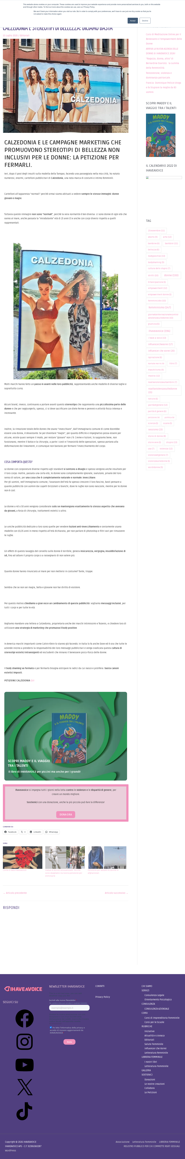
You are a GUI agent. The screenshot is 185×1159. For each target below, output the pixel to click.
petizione (154, 417)
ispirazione (155, 357)
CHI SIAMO (147, 986)
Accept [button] (132, 20)
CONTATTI (99, 986)
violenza (166, 448)
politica (169, 417)
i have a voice (157, 338)
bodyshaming (156, 262)
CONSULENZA (148, 1004)
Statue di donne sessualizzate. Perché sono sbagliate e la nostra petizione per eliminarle (63, 873)
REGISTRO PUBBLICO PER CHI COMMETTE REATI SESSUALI (152, 1146)
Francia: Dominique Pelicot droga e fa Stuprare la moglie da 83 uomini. (163, 87)
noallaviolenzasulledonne (162, 390)
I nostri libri (151, 1061)
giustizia (154, 324)
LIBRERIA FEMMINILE (152, 1057)
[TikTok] (24, 1121)
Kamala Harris (156, 363)
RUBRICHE (147, 1026)
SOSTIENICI (147, 1074)
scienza (153, 423)
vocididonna (155, 467)
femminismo (160, 307)
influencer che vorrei (161, 350)
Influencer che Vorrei (155, 1048)
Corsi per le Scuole (154, 1022)
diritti (153, 275)
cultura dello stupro (159, 268)
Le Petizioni (151, 1092)
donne (171, 275)
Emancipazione (157, 282)
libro (173, 363)
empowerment (157, 288)
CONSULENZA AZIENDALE (157, 1008)
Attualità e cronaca (155, 1035)
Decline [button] (145, 20)
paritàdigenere (158, 405)
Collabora (150, 1088)
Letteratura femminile (156, 1052)
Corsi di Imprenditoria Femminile (162, 1018)
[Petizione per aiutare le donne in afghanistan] (107, 857)
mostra (154, 376)
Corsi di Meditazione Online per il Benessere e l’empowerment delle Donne (164, 39)
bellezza (153, 250)
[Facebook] (24, 1028)
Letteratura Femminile (156, 1066)
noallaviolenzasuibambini (162, 382)
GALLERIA (146, 1070)
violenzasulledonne (159, 461)
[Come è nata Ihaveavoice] (22, 857)
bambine (154, 243)
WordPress (10, 1150)
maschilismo (156, 369)
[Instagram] (24, 1051)
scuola (167, 423)
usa (151, 449)
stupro (171, 442)
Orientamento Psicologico (158, 999)
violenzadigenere (158, 455)
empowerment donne (159, 294)
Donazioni (150, 1079)
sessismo (155, 429)
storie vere (154, 442)
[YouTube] (24, 1075)
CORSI (145, 1013)
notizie (153, 399)
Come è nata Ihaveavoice (14, 870)
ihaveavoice (159, 331)
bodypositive (156, 256)
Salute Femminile (154, 1044)
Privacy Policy (102, 997)
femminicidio (157, 300)
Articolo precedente (15, 893)
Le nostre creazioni (155, 1084)
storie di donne (157, 436)
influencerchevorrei (160, 344)
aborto (153, 237)
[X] (24, 1098)
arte (167, 237)
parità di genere (157, 411)
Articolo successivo (116, 893)
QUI (32, 680)
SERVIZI (145, 990)
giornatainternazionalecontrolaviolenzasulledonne (163, 316)
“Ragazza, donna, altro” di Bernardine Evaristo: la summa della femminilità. (162, 63)
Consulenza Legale (154, 995)
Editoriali (24, 35)
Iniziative (150, 1031)
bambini (171, 243)
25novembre (156, 230)
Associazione (123, 1142)
